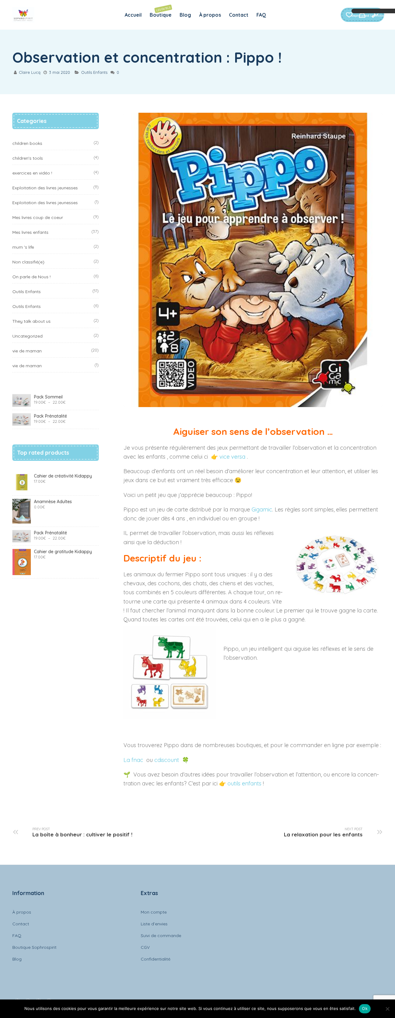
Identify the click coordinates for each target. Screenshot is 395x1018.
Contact (238, 15)
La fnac (134, 760)
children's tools (27, 158)
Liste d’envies (154, 924)
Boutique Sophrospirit (34, 947)
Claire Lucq (29, 72)
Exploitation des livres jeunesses (45, 188)
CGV (145, 947)
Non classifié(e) (28, 262)
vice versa (233, 456)
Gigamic (262, 509)
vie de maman (27, 351)
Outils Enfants (94, 72)
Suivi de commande (161, 935)
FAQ (261, 15)
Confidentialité (155, 959)
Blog (185, 15)
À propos (210, 15)
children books (27, 143)
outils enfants (244, 783)
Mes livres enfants (30, 232)
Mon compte (154, 912)
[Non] (387, 1009)
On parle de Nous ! (31, 277)
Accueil (133, 15)
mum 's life (23, 247)
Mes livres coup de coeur (37, 217)
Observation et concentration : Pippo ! (147, 57)
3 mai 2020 (59, 72)
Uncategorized (27, 336)
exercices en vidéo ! (32, 173)
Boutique (161, 12)
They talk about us (31, 321)
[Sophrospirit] (23, 15)
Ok (365, 1008)
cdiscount (167, 760)
